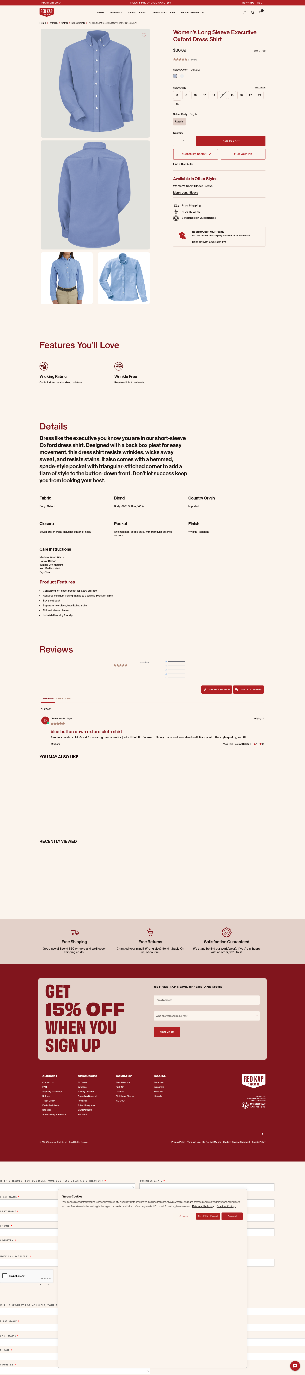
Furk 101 (120, 1087)
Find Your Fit (243, 153)
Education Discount (87, 1096)
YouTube (158, 1091)
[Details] (144, 131)
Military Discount (86, 1091)
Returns (46, 1096)
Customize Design (194, 153)
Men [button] (100, 12)
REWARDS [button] (248, 2)
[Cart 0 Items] (260, 12)
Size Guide (260, 87)
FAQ (44, 1087)
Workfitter (83, 1114)
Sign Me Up (167, 1031)
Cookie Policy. (226, 1206)
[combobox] (207, 1016)
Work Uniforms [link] (192, 12)
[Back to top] (263, 1131)
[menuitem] (100, 12)
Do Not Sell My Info (211, 1142)
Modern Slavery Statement (236, 1142)
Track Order (48, 1100)
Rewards (82, 1100)
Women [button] (116, 12)
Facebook (159, 1082)
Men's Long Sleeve (185, 192)
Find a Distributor (183, 164)
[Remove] (175, 141)
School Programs (86, 1105)
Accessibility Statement (54, 1114)
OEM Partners (85, 1110)
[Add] (193, 141)
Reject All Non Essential (208, 1216)
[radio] (176, 662)
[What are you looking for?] (253, 12)
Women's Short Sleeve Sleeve (193, 186)
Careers (120, 1091)
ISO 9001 (120, 1100)
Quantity (178, 133)
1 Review (192, 59)
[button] (245, 12)
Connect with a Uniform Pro (209, 241)
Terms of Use (194, 1142)
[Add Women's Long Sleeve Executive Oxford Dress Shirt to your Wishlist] (143, 35)
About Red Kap (123, 1082)
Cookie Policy (258, 1142)
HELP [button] (260, 2)
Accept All (232, 1216)
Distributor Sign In (125, 1096)
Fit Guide (82, 1082)
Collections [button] (136, 12)
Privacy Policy (178, 1142)
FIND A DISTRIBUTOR (51, 2)
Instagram (159, 1087)
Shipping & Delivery (52, 1091)
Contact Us (47, 1082)
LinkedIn (158, 1096)
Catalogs (82, 1087)
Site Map (46, 1110)
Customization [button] (163, 12)
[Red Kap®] (47, 12)
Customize (184, 1216)
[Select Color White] (182, 76)
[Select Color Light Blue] (175, 76)
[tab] (217, 689)
